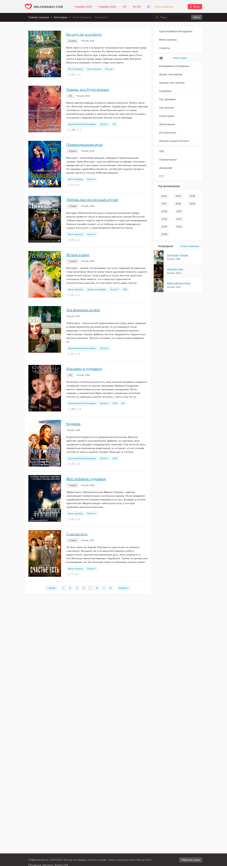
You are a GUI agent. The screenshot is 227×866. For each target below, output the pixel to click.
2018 (178, 203)
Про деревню (94, 69)
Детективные (167, 124)
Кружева (73, 424)
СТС (161, 176)
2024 (164, 226)
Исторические (167, 132)
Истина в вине (77, 255)
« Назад (51, 588)
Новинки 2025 (83, 6)
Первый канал (168, 159)
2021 (179, 211)
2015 (125, 289)
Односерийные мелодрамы (82, 124)
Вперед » (123, 588)
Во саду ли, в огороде (84, 34)
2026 (164, 234)
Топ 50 (136, 6)
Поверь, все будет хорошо (87, 90)
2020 (164, 211)
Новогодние (166, 116)
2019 (192, 203)
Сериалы (164, 48)
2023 (179, 219)
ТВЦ (161, 151)
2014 (115, 403)
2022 (164, 219)
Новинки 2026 (107, 6)
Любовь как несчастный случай (92, 200)
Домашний (165, 168)
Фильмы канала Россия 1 (174, 141)
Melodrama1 (44, 6)
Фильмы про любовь (172, 82)
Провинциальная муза (84, 145)
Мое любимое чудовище (86, 479)
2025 (179, 226)
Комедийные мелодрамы (174, 66)
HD (124, 6)
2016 (192, 196)
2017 (164, 203)
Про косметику (163, 6)
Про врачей (166, 107)
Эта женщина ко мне (83, 310)
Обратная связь (190, 859)
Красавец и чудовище (84, 369)
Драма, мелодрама (96, 289)
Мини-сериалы (75, 69)
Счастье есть (76, 534)
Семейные (165, 91)
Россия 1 (109, 69)
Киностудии (60, 17)
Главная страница (38, 17)
